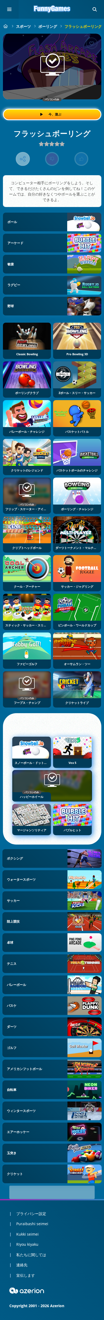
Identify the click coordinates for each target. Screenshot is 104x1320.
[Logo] (52, 9)
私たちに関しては (31, 1254)
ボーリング (47, 26)
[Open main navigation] (9, 9)
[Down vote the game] (52, 159)
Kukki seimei (27, 1234)
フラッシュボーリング (83, 26)
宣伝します (25, 1275)
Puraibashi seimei (32, 1223)
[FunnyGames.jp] (6, 26)
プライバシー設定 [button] (31, 1213)
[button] (94, 9)
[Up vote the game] (81, 159)
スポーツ (23, 26)
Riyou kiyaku (27, 1244)
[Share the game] (23, 159)
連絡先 (21, 1264)
